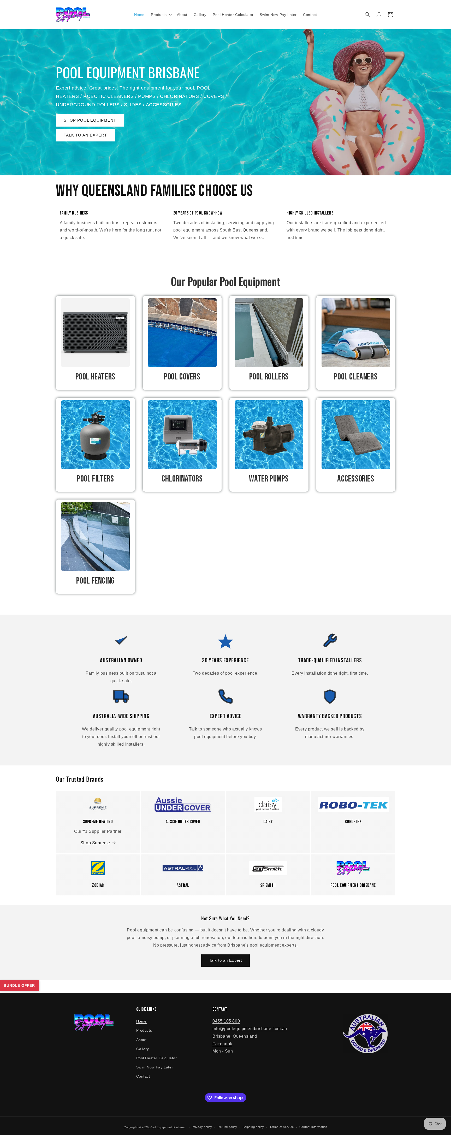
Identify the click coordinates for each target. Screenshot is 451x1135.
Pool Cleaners (355, 376)
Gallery (142, 1049)
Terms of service (282, 1126)
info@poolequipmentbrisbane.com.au (249, 1028)
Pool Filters (95, 478)
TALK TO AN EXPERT (85, 135)
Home (141, 1021)
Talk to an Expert (225, 960)
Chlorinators (182, 478)
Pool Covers (182, 376)
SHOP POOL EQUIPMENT (90, 120)
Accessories (355, 478)
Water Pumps (269, 478)
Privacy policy (202, 1126)
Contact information (313, 1126)
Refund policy (227, 1126)
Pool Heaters (95, 376)
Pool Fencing (95, 580)
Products (144, 1030)
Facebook (222, 1044)
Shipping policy (253, 1126)
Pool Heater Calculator (156, 1058)
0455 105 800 (226, 1021)
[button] (161, 14)
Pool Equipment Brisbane (168, 1127)
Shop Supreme (95, 843)
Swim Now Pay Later (154, 1067)
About (141, 1040)
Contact (143, 1076)
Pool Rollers (269, 376)
